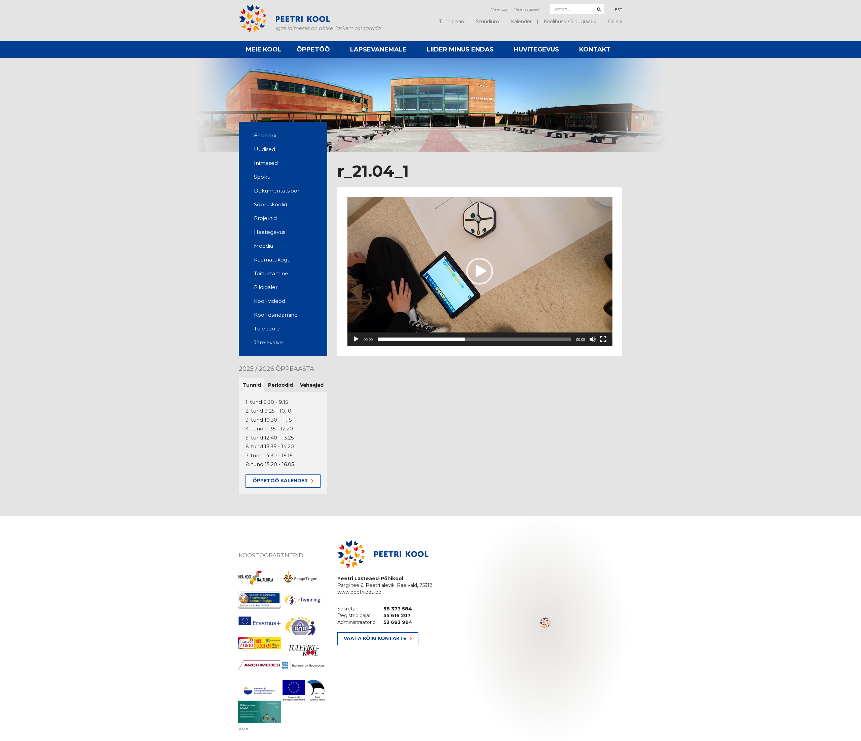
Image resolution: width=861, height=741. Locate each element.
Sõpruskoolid (270, 204)
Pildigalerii (266, 287)
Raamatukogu (272, 259)
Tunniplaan (451, 22)
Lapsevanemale (378, 49)
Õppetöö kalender (280, 481)
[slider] (474, 339)
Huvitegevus (536, 49)
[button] (479, 271)
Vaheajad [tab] (312, 385)
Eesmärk (265, 135)
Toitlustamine (271, 273)
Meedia (263, 246)
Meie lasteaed (526, 9)
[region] (545, 628)
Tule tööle (267, 328)
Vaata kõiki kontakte (375, 638)
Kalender (521, 22)
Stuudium (487, 22)
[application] (479, 271)
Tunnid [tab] (251, 385)
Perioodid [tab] (280, 385)
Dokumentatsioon (277, 190)
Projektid (265, 218)
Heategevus (269, 232)
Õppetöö (313, 49)
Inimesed (266, 163)
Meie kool (500, 9)
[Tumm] (592, 339)
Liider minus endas (460, 49)
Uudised (264, 149)
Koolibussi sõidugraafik (570, 22)
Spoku (262, 177)
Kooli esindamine (276, 315)
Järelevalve (268, 342)
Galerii (615, 22)
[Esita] (356, 339)
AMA (244, 729)
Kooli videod (269, 301)
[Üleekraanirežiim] (603, 339)
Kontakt (594, 49)
